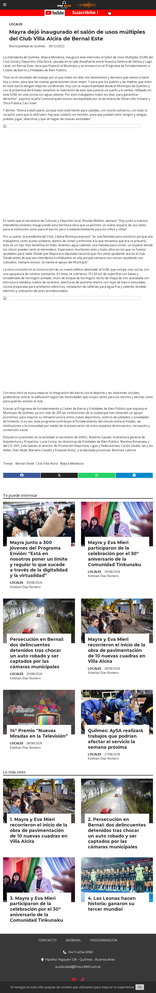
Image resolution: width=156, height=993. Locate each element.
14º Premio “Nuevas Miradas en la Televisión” (39, 733)
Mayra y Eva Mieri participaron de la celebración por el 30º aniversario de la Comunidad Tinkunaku (114, 553)
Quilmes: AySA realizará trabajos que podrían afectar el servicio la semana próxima (115, 739)
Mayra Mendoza (71, 463)
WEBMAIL (73, 940)
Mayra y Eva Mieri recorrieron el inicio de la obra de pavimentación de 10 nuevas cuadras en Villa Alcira (116, 650)
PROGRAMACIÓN (103, 940)
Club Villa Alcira (47, 463)
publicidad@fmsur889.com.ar (78, 967)
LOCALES (15, 24)
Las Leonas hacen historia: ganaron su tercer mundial (112, 904)
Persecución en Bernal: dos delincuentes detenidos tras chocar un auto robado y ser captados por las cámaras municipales (37, 653)
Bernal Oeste (24, 463)
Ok (140, 987)
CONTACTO (48, 940)
